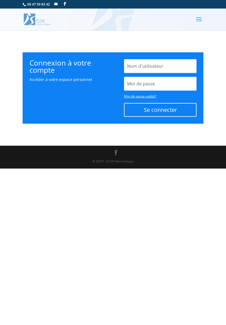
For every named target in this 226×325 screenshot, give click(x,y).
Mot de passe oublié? (140, 96)
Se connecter (160, 109)
